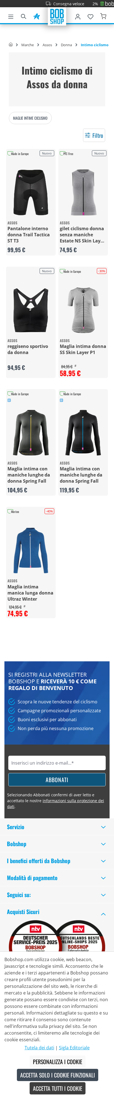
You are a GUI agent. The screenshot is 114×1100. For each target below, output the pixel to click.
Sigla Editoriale (74, 1048)
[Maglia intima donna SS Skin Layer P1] (83, 310)
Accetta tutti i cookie (57, 1088)
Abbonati (57, 779)
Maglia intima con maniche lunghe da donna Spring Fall (28, 475)
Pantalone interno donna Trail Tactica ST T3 (28, 234)
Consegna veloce (60, 3)
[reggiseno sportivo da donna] (30, 310)
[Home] (10, 44)
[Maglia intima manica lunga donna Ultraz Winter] (30, 550)
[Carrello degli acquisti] (103, 15)
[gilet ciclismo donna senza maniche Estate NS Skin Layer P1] (83, 192)
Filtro (97, 135)
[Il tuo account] (77, 15)
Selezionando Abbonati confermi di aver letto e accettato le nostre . (55, 800)
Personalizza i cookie (57, 1061)
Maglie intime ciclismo (30, 118)
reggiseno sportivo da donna (27, 349)
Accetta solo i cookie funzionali (57, 1075)
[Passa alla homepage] (57, 16)
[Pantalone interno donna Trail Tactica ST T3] (30, 192)
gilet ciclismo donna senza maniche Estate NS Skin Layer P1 (82, 234)
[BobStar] (36, 15)
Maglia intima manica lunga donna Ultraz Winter (30, 593)
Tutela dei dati (39, 1048)
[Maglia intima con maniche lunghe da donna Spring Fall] (30, 432)
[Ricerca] (23, 15)
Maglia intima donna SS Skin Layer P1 (83, 349)
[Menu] (10, 15)
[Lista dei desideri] (90, 15)
